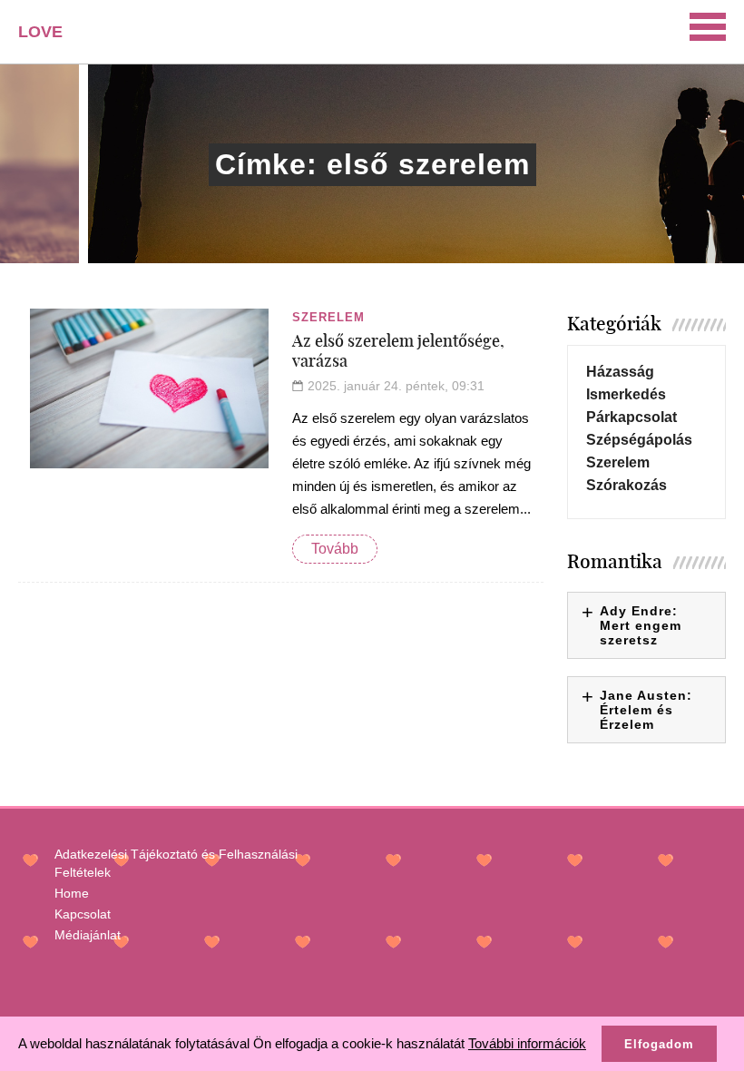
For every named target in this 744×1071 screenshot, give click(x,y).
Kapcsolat (82, 914)
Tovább (334, 548)
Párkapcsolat (631, 417)
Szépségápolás (639, 439)
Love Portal (51, 38)
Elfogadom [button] (659, 1044)
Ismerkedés (626, 394)
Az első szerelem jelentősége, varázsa (398, 350)
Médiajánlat (87, 935)
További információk (527, 1043)
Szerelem (328, 317)
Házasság (620, 371)
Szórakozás (626, 485)
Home (71, 893)
